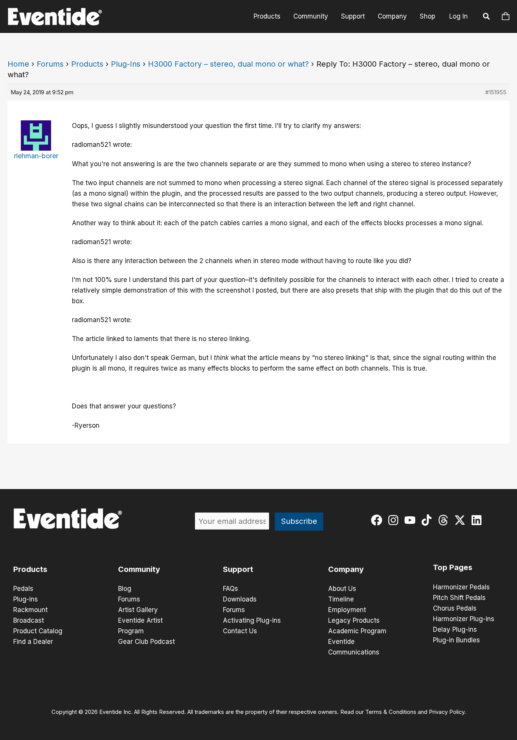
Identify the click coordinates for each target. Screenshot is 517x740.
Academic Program (357, 631)
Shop (427, 16)
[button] (487, 17)
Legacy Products (354, 620)
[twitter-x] (461, 520)
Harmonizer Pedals (461, 587)
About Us (342, 588)
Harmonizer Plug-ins (463, 619)
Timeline (341, 599)
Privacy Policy (446, 712)
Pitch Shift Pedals (459, 597)
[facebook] (378, 520)
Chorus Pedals (455, 608)
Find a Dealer (33, 641)
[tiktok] (428, 520)
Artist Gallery (138, 610)
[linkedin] (478, 520)
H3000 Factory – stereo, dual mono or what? (228, 64)
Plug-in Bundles (456, 640)
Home (18, 64)
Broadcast (28, 620)
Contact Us (240, 631)
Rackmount (30, 610)
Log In (458, 16)
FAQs (230, 588)
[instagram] (395, 520)
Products (267, 16)
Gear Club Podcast (146, 641)
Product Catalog (37, 631)
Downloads (240, 599)
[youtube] (411, 520)
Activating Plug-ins (252, 620)
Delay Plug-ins (455, 629)
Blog (124, 588)
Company (392, 16)
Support (353, 16)
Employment (347, 610)
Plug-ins (25, 599)
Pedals (23, 588)
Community (310, 16)
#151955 (495, 92)
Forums (50, 64)
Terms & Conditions (390, 712)
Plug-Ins (125, 64)
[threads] (445, 520)
